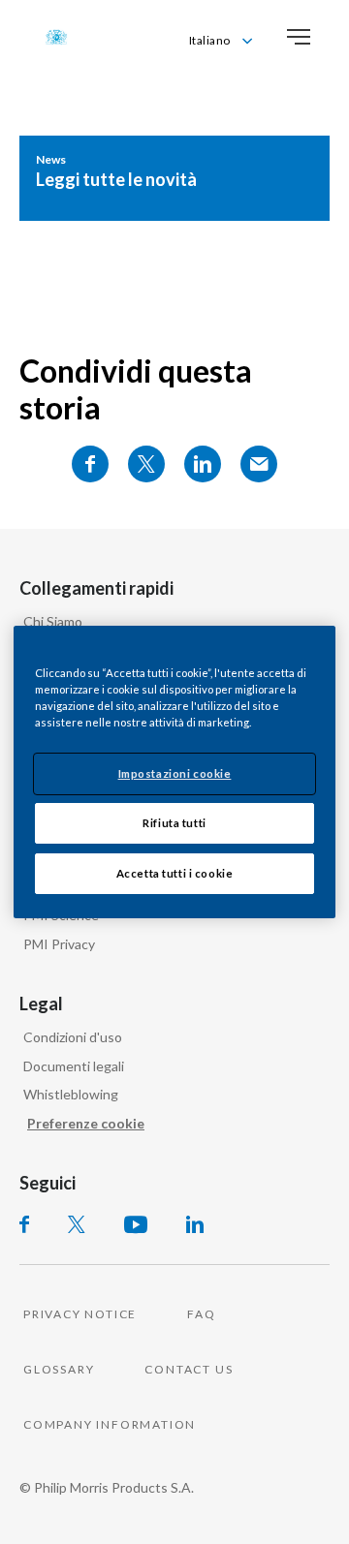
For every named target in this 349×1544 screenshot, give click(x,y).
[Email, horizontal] (258, 464)
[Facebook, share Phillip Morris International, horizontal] (90, 464)
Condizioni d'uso (72, 1037)
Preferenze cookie (85, 1123)
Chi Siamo (52, 621)
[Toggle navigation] (298, 37)
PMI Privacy (59, 944)
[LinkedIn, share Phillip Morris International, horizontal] (202, 464)
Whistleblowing (70, 1094)
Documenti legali (73, 1066)
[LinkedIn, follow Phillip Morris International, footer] (195, 1224)
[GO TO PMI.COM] (56, 37)
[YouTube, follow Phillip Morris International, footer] (135, 1224)
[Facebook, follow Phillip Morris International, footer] (24, 1224)
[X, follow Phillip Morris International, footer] (76, 1224)
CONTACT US (188, 1369)
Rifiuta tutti (174, 823)
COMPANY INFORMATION (109, 1424)
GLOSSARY (58, 1369)
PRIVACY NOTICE (80, 1314)
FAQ (201, 1314)
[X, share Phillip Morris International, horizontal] (146, 464)
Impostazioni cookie (175, 773)
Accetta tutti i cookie (175, 873)
